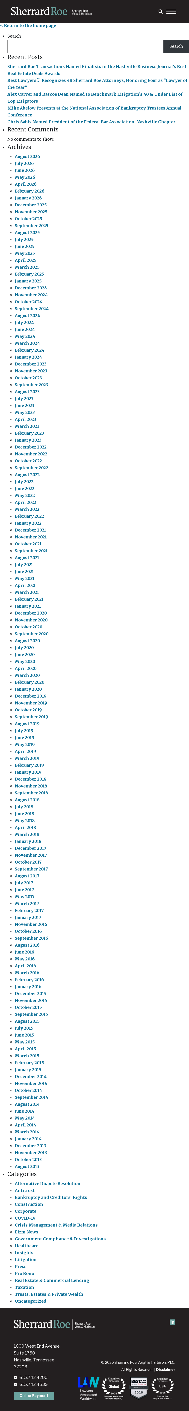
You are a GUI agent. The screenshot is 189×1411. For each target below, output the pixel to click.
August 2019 (27, 723)
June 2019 (24, 737)
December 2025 (31, 205)
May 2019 (25, 744)
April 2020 (26, 668)
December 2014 (31, 1076)
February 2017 (29, 910)
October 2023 (28, 377)
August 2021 (27, 557)
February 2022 (29, 516)
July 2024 (24, 322)
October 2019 (28, 710)
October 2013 (28, 1159)
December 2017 (30, 848)
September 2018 (31, 793)
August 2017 (27, 876)
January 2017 (28, 917)
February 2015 (29, 1062)
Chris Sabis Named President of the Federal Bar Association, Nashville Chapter (91, 122)
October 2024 (28, 301)
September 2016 (31, 938)
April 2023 (25, 419)
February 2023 (29, 433)
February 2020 (29, 682)
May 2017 (25, 896)
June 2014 (24, 1111)
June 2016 (24, 952)
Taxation (24, 1287)
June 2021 (24, 571)
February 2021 (29, 599)
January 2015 (28, 1069)
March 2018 (27, 834)
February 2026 (29, 191)
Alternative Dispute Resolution (47, 1183)
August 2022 (27, 474)
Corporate (25, 1211)
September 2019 (31, 716)
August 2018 (27, 799)
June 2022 (24, 488)
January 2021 (28, 606)
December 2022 (31, 447)
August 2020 (27, 640)
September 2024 (32, 308)
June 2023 (24, 405)
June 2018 (24, 813)
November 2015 (31, 1000)
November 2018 (31, 786)
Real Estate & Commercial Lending (52, 1280)
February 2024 (29, 350)
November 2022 (31, 454)
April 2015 (25, 1049)
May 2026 (25, 177)
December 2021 (30, 530)
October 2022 (28, 460)
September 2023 (31, 384)
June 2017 (24, 889)
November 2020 (31, 620)
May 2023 (25, 412)
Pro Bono (24, 1273)
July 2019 (24, 730)
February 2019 (29, 765)
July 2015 (24, 1028)
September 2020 (32, 633)
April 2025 (25, 260)
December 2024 (31, 288)
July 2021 (24, 564)
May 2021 (24, 578)
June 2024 (25, 329)
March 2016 (27, 972)
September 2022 (31, 467)
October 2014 (28, 1090)
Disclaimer (165, 1369)
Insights (24, 1252)
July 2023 (24, 398)
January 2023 (28, 440)
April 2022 (25, 502)
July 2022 (24, 481)
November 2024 (31, 294)
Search (14, 36)
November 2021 (31, 537)
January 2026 (28, 198)
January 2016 (28, 986)
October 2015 (28, 1007)
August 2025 (27, 232)
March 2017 (27, 903)
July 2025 (24, 239)
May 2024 (25, 336)
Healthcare (26, 1245)
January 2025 (28, 281)
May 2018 (25, 820)
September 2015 (31, 1014)
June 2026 (25, 170)
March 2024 (27, 343)
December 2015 (31, 993)
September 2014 (31, 1097)
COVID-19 (25, 1218)
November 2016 (31, 924)
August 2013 (27, 1166)
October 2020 (28, 627)
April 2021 (25, 585)
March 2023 (27, 426)
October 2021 (28, 544)
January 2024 (28, 357)
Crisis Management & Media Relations (56, 1225)
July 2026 (24, 163)
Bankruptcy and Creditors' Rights (51, 1197)
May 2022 (25, 495)
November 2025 (31, 211)
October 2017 (28, 862)
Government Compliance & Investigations (60, 1239)
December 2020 (31, 613)
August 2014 (27, 1104)
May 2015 (25, 1042)
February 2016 (29, 979)
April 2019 (25, 751)
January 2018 (28, 841)
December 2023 (31, 364)
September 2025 (31, 225)
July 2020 (24, 647)
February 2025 (29, 274)
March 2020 (27, 675)
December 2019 (31, 696)
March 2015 (27, 1055)
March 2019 (27, 758)
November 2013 (31, 1152)
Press (21, 1266)
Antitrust (25, 1190)
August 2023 (27, 391)
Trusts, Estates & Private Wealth (49, 1294)
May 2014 (25, 1118)
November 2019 (31, 703)
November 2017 (31, 855)
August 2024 (27, 315)
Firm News (26, 1232)
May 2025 (25, 253)
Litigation (26, 1259)
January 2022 (28, 523)
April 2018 (25, 827)
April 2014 (25, 1125)
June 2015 (24, 1035)
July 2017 (24, 882)
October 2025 (28, 218)
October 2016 (28, 931)
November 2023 (31, 371)
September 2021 (31, 550)
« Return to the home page (28, 25)
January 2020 (28, 689)
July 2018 (24, 806)
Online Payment (34, 1395)
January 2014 (28, 1138)
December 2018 (31, 779)
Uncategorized (30, 1301)
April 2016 (25, 965)
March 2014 (27, 1132)
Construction (29, 1204)
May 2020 (25, 661)
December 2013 (30, 1145)
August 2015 (27, 1021)
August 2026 (27, 156)
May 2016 (25, 959)
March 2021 (27, 592)
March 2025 (27, 267)
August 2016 (27, 945)
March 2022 (27, 509)
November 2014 (31, 1083)
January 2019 (28, 772)
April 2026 (25, 184)
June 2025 (25, 246)
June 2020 (25, 654)
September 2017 (31, 869)
